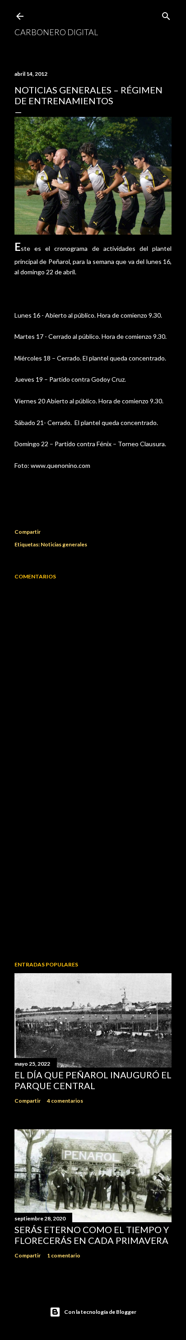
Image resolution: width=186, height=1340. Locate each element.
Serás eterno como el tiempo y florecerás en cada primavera (91, 1235)
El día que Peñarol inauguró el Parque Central (93, 1080)
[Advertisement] (93, 875)
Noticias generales (64, 544)
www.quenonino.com (60, 465)
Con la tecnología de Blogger (100, 1311)
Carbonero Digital (56, 32)
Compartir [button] (27, 531)
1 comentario (63, 1255)
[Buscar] (166, 14)
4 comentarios (65, 1100)
